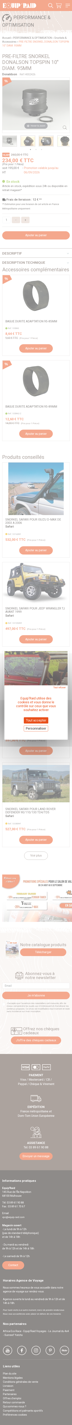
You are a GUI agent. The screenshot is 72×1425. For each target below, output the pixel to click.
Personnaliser (36, 728)
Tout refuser (59, 687)
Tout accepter (36, 720)
